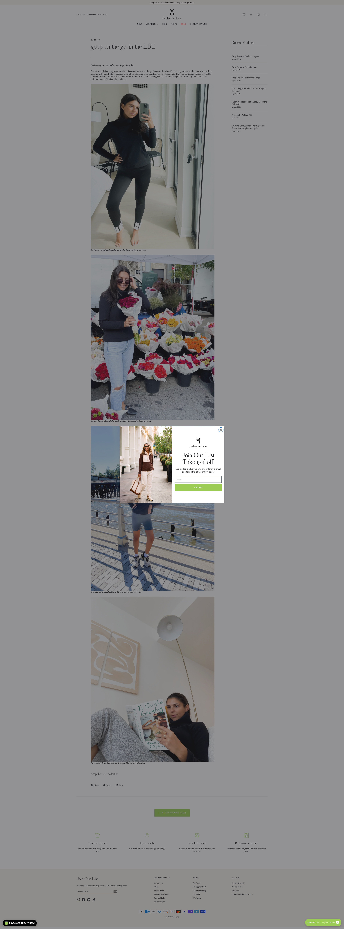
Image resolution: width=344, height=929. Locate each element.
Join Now (198, 487)
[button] (20, 923)
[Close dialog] (221, 430)
